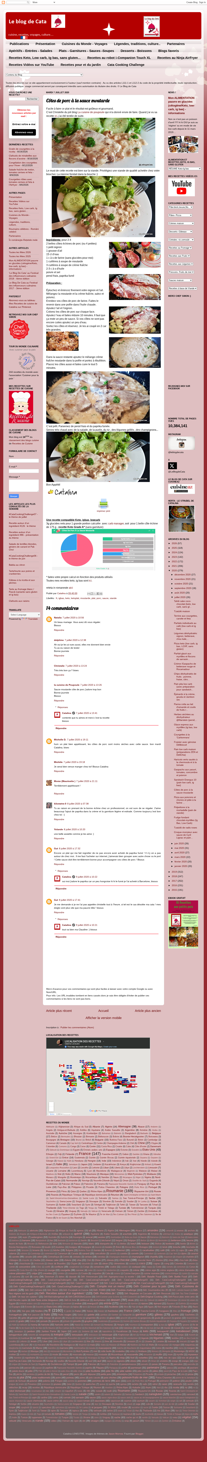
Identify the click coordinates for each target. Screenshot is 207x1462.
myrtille (179, 1354)
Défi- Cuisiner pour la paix (150, 1286)
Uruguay (72, 1211)
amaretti (169, 1231)
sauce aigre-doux (109, 1398)
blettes (123, 1243)
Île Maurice (91, 1214)
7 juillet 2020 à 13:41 (86, 713)
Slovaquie (93, 1201)
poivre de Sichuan (17, 1381)
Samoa (115, 1198)
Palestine (88, 1184)
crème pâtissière (17, 1273)
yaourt (136, 1420)
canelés (113, 1254)
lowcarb (183, 1341)
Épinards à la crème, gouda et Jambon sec (184, 697)
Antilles (83, 1130)
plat (93, 598)
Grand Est (53, 1158)
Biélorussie (103, 1136)
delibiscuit (84, 1300)
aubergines (37, 1237)
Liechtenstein (139, 1168)
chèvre (67, 1260)
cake (190, 1250)
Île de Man (105, 1214)
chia (79, 1260)
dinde (131, 1300)
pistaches (171, 1374)
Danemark (155, 1146)
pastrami (194, 1368)
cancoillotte (100, 1253)
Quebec (83, 1191)
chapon (179, 1257)
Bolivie (116, 1136)
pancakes (178, 1364)
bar (51, 1240)
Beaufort (94, 1240)
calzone (23, 1254)
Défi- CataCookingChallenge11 (29, 1286)
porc (99, 598)
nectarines (61, 1358)
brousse (25, 1250)
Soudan (130, 1201)
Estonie (124, 1150)
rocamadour (36, 1391)
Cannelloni (148, 1254)
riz (186, 1387)
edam (192, 1300)
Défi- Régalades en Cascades (138, 1293)
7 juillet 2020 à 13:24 (76, 666)
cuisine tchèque (171, 1273)
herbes (87, 1325)
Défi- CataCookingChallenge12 (68, 1286)
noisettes (143, 1357)
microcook (55, 1351)
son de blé (169, 1404)
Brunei (79, 1140)
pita (183, 1374)
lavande (119, 1338)
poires (82, 1377)
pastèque (182, 1368)
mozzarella (132, 1354)
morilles (23, 1355)
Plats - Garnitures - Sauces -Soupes (86, 51)
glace (112, 1318)
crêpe (34, 1273)
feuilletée (113, 1306)
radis (145, 1384)
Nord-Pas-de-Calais (18, 1361)
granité (12, 1321)
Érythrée (78, 1214)
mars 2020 (180, 857)
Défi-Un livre (70, 1300)
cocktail (132, 1264)
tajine (53, 1410)
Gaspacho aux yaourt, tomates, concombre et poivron (185, 772)
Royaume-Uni (141, 1191)
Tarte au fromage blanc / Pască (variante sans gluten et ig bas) (23, 592)
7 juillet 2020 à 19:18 (74, 762)
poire (58, 1377)
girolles (102, 1318)
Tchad (155, 1204)
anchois (191, 1230)
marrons (64, 1348)
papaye (38, 1368)
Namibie (105, 1177)
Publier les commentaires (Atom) (77, 1027)
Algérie (108, 1126)
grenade (44, 1321)
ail (90, 1230)
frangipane (164, 1311)
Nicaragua (127, 1177)
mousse (90, 1354)
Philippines (76, 1187)
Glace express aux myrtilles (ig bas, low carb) (185, 727)
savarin (151, 1401)
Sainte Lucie (88, 1198)
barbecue (73, 1240)
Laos (75, 1167)
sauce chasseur (16, 1401)
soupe (12, 1407)
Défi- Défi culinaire (33, 1290)
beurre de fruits (16, 1243)
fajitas (76, 1307)
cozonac (80, 1270)
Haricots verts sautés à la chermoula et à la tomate (185, 762)
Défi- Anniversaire (89, 1276)
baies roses (193, 1237)
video (54, 1420)
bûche (56, 1250)
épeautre (123, 1304)
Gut (56, 848)
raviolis (190, 1384)
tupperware (37, 1417)
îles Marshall (76, 1218)
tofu (31, 1414)
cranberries (111, 1270)
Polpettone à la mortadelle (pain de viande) (185, 810)
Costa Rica (106, 1146)
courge (51, 1270)
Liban (106, 1167)
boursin (98, 1247)
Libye (126, 1167)
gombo (134, 1318)
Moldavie (151, 1174)
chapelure (167, 1257)
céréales (77, 1257)
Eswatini (135, 1150)
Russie (157, 1191)
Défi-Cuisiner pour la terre (107, 1297)
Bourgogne (51, 1140)
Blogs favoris (168, 51)
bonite (183, 1243)
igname (186, 1325)
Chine (141, 1143)
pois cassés (94, 1377)
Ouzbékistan (52, 1184)
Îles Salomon (146, 1214)
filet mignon (163, 1307)
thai (137, 1410)
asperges (13, 1237)
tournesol (127, 1414)
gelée (23, 1318)
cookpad (136, 1266)
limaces (98, 1341)
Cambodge (152, 1140)
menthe (169, 1348)
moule (55, 1354)
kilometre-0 (60, 803)
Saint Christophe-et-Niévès (135, 1195)
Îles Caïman (118, 1214)
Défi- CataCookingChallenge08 (118, 1283)
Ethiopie (50, 1154)
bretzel (156, 1247)
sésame (35, 1404)
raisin (164, 1384)
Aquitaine (95, 1130)
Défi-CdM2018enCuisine (79, 1297)
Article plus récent (59, 1011)
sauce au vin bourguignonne (146, 1398)
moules (65, 1354)
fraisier (101, 1311)
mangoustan (163, 1345)
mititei (132, 1351)
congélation (74, 1267)
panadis (144, 1364)
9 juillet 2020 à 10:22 (86, 876)
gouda (157, 1318)
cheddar (36, 1260)
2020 (175, 570)
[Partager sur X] (95, 593)
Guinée (92, 1157)
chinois (110, 1260)
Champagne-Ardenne (116, 1143)
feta (102, 1306)
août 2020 (179, 592)
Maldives (50, 1174)
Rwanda (54, 1195)
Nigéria (148, 1177)
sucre (145, 1407)
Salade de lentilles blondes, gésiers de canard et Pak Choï (23, 547)
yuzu (156, 1421)
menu (181, 1348)
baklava (15, 1240)
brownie (36, 1250)
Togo (81, 1208)
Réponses (63, 707)
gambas (104, 1315)
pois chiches (110, 1377)
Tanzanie (144, 1204)
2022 (175, 561)
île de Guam (61, 1218)
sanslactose (175, 1394)
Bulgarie (99, 1139)
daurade (72, 1276)
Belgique (156, 1133)
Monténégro (75, 1177)
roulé (109, 1391)
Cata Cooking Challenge (125, 64)
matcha (120, 1348)
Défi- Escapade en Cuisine (75, 1290)
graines (178, 1318)
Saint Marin (156, 1195)
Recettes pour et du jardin (81, 64)
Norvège (86, 1180)
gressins (55, 1321)
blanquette (105, 1243)
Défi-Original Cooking (152, 1296)
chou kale (183, 1260)
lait (34, 1338)
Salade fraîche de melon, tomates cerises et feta (22, 171)
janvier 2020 (181, 866)
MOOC (192, 1351)
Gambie (136, 1154)
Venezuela (106, 1211)
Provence (51, 1191)
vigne (76, 1421)
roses (79, 1391)
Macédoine (101, 1171)
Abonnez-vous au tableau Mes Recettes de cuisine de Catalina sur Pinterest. (23, 303)
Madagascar (116, 1171)
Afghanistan (64, 1126)
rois (47, 1391)
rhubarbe (136, 1387)
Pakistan (66, 1184)
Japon (84, 1164)
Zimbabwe (153, 1211)
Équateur (65, 1214)
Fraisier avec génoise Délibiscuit (185, 743)
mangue (176, 1345)
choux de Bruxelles (57, 1263)
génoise (34, 1318)
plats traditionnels (41, 1377)
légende (145, 1338)
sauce (105, 598)
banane (26, 1240)
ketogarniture (15, 1334)
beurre (189, 1240)
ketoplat (75, 598)
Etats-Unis (148, 1149)
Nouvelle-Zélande (101, 1180)
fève (126, 1307)
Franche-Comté (110, 1154)
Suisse (153, 1201)
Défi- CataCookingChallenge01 (56, 1280)
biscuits (78, 1243)
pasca (170, 1368)
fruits (47, 1314)
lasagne (108, 1338)
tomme (76, 1414)
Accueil (103, 1011)
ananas (180, 1230)
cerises (88, 1256)
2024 (175, 552)
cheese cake (52, 1260)
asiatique (188, 1234)
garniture (141, 1314)
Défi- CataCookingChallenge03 (133, 1280)
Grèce (65, 1157)
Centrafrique (87, 1143)
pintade (160, 1374)
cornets (169, 1267)
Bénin (140, 1140)
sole (148, 1404)
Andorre (154, 1127)
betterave (176, 1240)
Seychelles (51, 1201)
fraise (78, 1311)
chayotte (25, 1260)
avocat (89, 1237)
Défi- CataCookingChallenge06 (51, 1283)
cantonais (161, 1254)
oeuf (90, 1361)
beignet (119, 1240)
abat (11, 1230)
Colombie (50, 1146)
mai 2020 (179, 848)
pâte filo (110, 1371)
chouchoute (24, 1263)
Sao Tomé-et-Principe (133, 1198)
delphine (59, 640)
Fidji (60, 1154)
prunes (57, 1384)
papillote (49, 1368)
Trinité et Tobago (106, 1208)
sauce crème (53, 1401)
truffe (195, 1414)
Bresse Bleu (130, 1247)
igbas (61, 598)
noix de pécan (188, 1358)
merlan (24, 1351)
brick (165, 1247)
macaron (42, 1345)
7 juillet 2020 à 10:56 (73, 617)
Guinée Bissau (107, 1157)
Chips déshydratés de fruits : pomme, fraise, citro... (185, 676)
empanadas (46, 1304)
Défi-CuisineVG (130, 1297)
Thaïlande (51, 1208)
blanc (91, 1243)
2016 (175, 885)
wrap (127, 1421)
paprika (88, 1368)
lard (98, 1338)
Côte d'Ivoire (140, 1146)
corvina (12, 1270)
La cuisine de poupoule (91, 112)
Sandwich (139, 1394)
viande (113, 598)
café (162, 1250)
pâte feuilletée (93, 1371)
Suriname (50, 1204)
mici (45, 1351)
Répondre (59, 630)
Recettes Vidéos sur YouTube (31, 64)
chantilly (154, 1256)
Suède (62, 1204)
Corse (83, 1146)
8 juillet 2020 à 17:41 (69, 900)
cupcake (194, 1273)
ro (194, 1388)
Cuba (128, 1146)
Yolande (58, 829)
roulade (99, 1391)
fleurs (195, 1307)
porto (129, 1381)
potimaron (164, 1381)
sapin (34, 1397)
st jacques (97, 1407)
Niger (138, 1177)
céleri (39, 1256)
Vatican (94, 1211)
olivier (144, 1361)
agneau (80, 1230)
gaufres (175, 1314)
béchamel (106, 1240)
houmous (133, 1325)
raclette (135, 1384)
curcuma (16, 1276)
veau (175, 1417)
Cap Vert (74, 1143)
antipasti (66, 1234)
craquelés (124, 1270)
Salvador (103, 1198)
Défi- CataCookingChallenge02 (94, 1280)
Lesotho (84, 1167)
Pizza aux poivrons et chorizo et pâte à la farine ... (185, 800)
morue (46, 1355)
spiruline (72, 1407)
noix (156, 1357)
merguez (191, 1348)
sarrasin (80, 1397)
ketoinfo (31, 1335)
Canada (62, 1143)
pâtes (155, 1371)
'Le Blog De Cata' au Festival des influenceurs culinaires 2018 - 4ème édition (23, 276)
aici (71, 587)
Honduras (79, 1161)
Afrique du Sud (81, 1126)
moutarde (85, 598)
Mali (59, 1174)
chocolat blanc (144, 1260)
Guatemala (80, 1157)
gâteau (159, 1314)
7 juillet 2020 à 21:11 (87, 781)
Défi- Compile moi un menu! (107, 1286)
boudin (48, 1247)
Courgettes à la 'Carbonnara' (182, 736)
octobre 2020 (181, 583)
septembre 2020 (183, 588)
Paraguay (141, 1184)
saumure (140, 1401)
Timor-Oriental (69, 1208)
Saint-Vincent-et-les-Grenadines (64, 1198)
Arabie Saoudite (112, 1130)
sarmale (67, 1397)
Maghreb (131, 1171)
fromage (186, 1310)
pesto (76, 1374)
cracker (99, 1270)
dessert (115, 1299)
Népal (116, 1180)
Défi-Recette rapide (18, 1300)
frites (175, 1311)
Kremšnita (13, 1338)
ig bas (161, 1325)
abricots (34, 1230)
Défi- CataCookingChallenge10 (184, 1283)
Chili (132, 1143)
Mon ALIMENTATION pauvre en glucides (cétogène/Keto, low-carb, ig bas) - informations (23, 264)
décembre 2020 (182, 574)
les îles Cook (52, 1214)
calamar (12, 1253)
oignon (110, 1361)
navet (50, 1358)
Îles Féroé (132, 1214)
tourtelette (149, 1414)
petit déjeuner (89, 1374)
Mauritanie (91, 1174)
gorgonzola (146, 1318)
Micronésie (119, 1174)
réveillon (109, 1388)
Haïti (69, 1161)
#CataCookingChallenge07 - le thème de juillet (23, 515)
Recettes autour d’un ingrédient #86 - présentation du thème (23, 535)
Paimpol (70, 1364)
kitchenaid (156, 1334)
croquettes (97, 1273)
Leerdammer (132, 1338)
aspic (24, 1237)
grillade (66, 1321)
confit (47, 1267)
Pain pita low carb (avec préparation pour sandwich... (184, 687)
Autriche (63, 1133)
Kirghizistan (135, 1164)
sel (180, 1401)
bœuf (133, 1243)
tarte (85, 1410)
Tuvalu (49, 1211)
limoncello (118, 1341)
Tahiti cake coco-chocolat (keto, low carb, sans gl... (185, 604)
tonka (93, 1414)
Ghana (146, 1154)
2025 (175, 548)
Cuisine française (132, 1273)
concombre (24, 1266)
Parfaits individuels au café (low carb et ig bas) (185, 626)
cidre (96, 1263)
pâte (30, 1371)
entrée (107, 1303)
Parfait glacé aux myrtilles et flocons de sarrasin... (184, 656)
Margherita (13, 1348)
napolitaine (30, 1358)
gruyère (89, 1321)
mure (170, 1354)
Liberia (117, 1167)
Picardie (90, 1187)
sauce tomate (83, 1401)
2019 (175, 871)
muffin (159, 1354)
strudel (124, 1407)
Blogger (139, 1433)
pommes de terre (101, 1380)
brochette (190, 1247)
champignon (138, 1256)
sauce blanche (169, 1398)
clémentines (119, 1263)
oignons (121, 1361)
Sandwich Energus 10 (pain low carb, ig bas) (185, 782)
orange (175, 1361)
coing (166, 1263)
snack (129, 1404)
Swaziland (76, 1204)
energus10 (92, 1303)
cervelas (101, 1257)
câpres (183, 1253)
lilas (89, 1341)
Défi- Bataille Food (151, 1276)
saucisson (115, 1401)
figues (151, 1307)
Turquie (152, 1208)
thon (167, 1410)
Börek (192, 1244)
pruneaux (46, 1384)
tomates (60, 1413)
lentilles (175, 1338)
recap (24, 1387)
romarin (57, 1391)
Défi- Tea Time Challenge (186, 1294)
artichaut (167, 1234)
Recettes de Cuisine (22, 443)
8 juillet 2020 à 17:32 (69, 848)
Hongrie (92, 1160)
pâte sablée (126, 1371)
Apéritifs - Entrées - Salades (30, 51)
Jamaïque (73, 1164)
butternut (120, 1250)
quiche (112, 1384)
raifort (155, 1384)
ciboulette (86, 1264)
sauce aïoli (125, 1398)
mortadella (35, 1355)
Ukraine (60, 1211)
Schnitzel (163, 1401)
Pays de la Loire (180, 1371)
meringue (13, 1351)
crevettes (47, 1273)
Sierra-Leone (65, 1201)
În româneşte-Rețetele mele (23, 240)
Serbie (152, 1198)
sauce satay (68, 1401)
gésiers (58, 1318)
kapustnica (107, 1331)
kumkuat (25, 1338)
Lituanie (49, 1171)
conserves (98, 1266)
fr (56, 598)
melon (159, 1348)
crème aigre (150, 1270)
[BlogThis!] (91, 593)
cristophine (73, 1273)
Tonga (91, 1208)
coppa (149, 1267)
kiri (134, 1335)
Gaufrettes (190, 1314)
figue (141, 1307)
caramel (194, 1253)
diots (142, 1300)
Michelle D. (60, 739)
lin (140, 1341)
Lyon (89, 1171)
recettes (36, 1387)
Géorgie (49, 1161)
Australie (50, 1133)
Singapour (80, 1201)
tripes (187, 1414)
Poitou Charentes (106, 1187)
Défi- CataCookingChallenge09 (150, 1283)
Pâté (40, 1371)
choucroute (39, 1264)
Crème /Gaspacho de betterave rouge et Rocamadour (185, 666)
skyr (96, 1404)
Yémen (130, 1211)
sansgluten (155, 1394)
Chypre (154, 1143)
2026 (175, 543)
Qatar (73, 1191)
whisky (118, 1421)
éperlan (134, 1304)
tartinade (98, 1410)
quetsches (91, 1384)
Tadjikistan (111, 1204)
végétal (186, 1417)
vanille (145, 1417)
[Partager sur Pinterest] (101, 593)
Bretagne (65, 1139)
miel (95, 1351)
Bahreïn (117, 1133)
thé (158, 1410)
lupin (193, 1341)
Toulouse (116, 1414)
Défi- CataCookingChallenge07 (85, 1283)
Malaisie (143, 1171)
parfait (124, 1368)
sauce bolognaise (187, 1398)
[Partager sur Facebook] (98, 593)
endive (78, 1303)
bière (55, 1243)
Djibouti (53, 1150)
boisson (145, 1243)
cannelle (135, 1253)
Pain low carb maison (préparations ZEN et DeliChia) (186, 752)
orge (196, 1361)
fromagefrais (15, 1314)
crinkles (61, 1273)
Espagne (110, 1149)
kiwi (172, 1335)
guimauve (115, 1321)
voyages (108, 1421)
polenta (46, 1381)
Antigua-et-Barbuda (66, 1130)
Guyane (154, 1158)
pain (80, 1364)
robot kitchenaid (17, 1391)
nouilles (61, 1361)
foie (14, 1311)
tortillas (103, 1414)
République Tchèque (71, 1195)
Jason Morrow (116, 1433)
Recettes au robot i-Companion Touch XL (119, 58)
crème (136, 1270)
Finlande (69, 1154)
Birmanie (90, 1136)
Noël (132, 1358)
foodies (39, 1311)
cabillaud (135, 1250)
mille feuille (106, 1351)
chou (171, 1260)
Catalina (66, 713)
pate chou (65, 1371)
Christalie (59, 666)
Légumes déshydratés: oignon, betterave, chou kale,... (185, 636)
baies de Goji (179, 1237)
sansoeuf (190, 1394)
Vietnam (119, 1211)
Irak (127, 1161)
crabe (90, 1270)
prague (12, 1384)
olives (133, 1361)
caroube (28, 1257)
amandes (152, 1230)
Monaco (50, 1177)
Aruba (155, 1130)
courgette (65, 1270)
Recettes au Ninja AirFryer (177, 58)
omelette (164, 1361)
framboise (113, 1311)
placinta (12, 1377)
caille (173, 1250)
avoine (101, 1237)
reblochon (13, 1387)
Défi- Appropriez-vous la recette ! (120, 1276)
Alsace (141, 1126)
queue (102, 1384)
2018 (175, 876)
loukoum (172, 1341)
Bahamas (106, 1133)
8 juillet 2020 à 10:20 (74, 829)
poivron (33, 1380)
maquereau (190, 1345)
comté (12, 1267)
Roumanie (114, 1191)
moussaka (77, 1354)
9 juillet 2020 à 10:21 (86, 925)
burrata (97, 1250)
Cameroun (51, 1143)
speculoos (46, 1407)
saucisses (100, 1400)
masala (92, 1348)
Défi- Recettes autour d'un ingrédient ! (62, 1293)
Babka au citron (17, 565)
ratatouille (177, 1384)
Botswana (153, 1136)
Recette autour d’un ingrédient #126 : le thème (22, 524)
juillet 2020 (180, 597)
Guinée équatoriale (127, 1157)
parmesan (136, 1367)
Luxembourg (77, 1171)
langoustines (48, 1338)
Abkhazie (50, 1127)
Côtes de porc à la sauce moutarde (183, 791)
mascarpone (105, 1348)
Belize (54, 1136)
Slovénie (107, 1201)
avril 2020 (179, 852)
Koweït (157, 1164)
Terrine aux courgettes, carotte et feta (186, 617)
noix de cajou (170, 1358)
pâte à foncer (52, 1371)
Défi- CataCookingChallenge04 (171, 1280)
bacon (144, 1237)
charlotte (190, 1257)
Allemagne (124, 1126)
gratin (21, 1321)
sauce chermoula (35, 1401)
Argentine (130, 1130)
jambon (31, 1331)
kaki (96, 1331)
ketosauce (93, 1335)
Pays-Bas (62, 1187)
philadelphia (122, 1374)
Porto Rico (139, 1187)
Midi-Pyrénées (135, 1174)
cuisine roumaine (151, 1273)
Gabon (125, 1154)
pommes (82, 1380)
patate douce (18, 1371)
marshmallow (79, 1348)
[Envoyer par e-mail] (88, 593)
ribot (159, 1388)
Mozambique (91, 1177)
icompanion (147, 1324)
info (138, 1328)
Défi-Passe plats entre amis (181, 1297)
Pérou (64, 1191)
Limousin (152, 1167)
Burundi (130, 1140)
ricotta (176, 1387)
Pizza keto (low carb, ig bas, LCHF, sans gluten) (186, 646)
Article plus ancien (148, 1011)
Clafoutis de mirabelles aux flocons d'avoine (23, 157)
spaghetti (25, 1407)
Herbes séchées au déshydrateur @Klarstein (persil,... (185, 717)
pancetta (191, 1364)
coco (142, 1263)
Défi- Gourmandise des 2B (155, 1290)
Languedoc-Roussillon (59, 1168)
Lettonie (95, 1167)
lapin (91, 1338)
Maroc (77, 1174)
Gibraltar (157, 1154)
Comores (63, 1146)
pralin (21, 1384)
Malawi (154, 1171)
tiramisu (12, 1414)
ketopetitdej (44, 1335)
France (85, 1154)
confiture (58, 1266)
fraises (90, 1311)
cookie (113, 1267)
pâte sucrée (143, 1371)
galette (90, 1314)
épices (144, 1303)
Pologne (124, 1187)
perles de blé (44, 1374)
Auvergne (77, 1133)
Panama (101, 1184)
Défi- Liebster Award (181, 1290)
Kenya (123, 1164)
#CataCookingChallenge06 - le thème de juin (23, 557)
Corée (92, 1146)
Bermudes (65, 1137)
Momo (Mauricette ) (64, 781)
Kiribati (148, 1164)
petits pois (106, 1374)
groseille (77, 1321)
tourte (138, 1414)
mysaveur (193, 1354)
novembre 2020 (182, 579)
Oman (125, 1180)
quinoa (123, 1384)
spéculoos (59, 1407)
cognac (156, 1263)
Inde (104, 1160)
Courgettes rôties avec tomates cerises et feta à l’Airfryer (21, 182)
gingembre (91, 1318)
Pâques (100, 1367)
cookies (124, 1267)
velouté (12, 1420)
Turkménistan (137, 1208)
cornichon (181, 1267)
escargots (194, 1304)
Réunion (115, 1194)
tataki (120, 1411)
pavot (166, 1371)
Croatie (118, 1146)
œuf (99, 1361)
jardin (74, 1331)
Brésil (88, 1140)
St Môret (112, 1407)
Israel (49, 1164)
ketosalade (77, 1334)
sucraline (136, 1407)
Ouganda (153, 1180)
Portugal (152, 1187)
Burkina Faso (116, 1140)
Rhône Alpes (97, 1191)
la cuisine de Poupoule (66, 685)
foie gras (26, 1311)
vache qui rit (132, 1417)
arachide (127, 1234)
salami (107, 1394)
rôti (88, 1391)
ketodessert (183, 1331)
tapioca (75, 1410)
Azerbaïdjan (92, 1133)
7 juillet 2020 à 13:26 (91, 685)
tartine (110, 1410)
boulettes (60, 1247)
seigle (173, 1401)
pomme (71, 1381)
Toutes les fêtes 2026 (20, 252)
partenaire (153, 1367)
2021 (175, 566)
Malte (68, 1174)
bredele (108, 1247)
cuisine (117, 1273)
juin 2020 (179, 843)
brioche (177, 1247)
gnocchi (123, 1318)
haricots (45, 1324)
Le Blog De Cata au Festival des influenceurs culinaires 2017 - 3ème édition (23, 285)
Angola (49, 1130)
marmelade (27, 1348)
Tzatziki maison (182, 611)
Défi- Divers (52, 1290)
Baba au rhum (131, 1237)
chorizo (159, 1260)
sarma (55, 1397)
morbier (12, 1354)
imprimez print (103, 511)
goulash (167, 1318)
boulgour (73, 1247)
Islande (154, 1161)
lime (107, 1341)
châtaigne (13, 1260)
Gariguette (127, 1315)
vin (83, 1420)
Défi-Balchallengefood (54, 1297)
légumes (158, 1338)
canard (85, 1253)
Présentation (45, 44)
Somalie (118, 1201)
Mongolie (62, 1177)
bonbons (170, 1243)
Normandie (71, 1180)
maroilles (52, 1348)
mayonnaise (145, 1348)
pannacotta (14, 1368)
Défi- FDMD (99, 1290)
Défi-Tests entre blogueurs (44, 1300)
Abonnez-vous (24, 132)
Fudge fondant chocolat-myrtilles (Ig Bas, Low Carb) (186, 820)
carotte (15, 1256)
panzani (28, 1368)
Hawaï (60, 1161)
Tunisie (122, 1208)
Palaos (77, 1184)
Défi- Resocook (163, 1293)
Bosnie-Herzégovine (133, 1136)
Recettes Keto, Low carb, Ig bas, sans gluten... (45, 58)
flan (185, 1306)
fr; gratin (67, 1311)
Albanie (96, 1126)
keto (67, 598)
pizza (190, 1374)
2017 (175, 881)
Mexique (104, 1174)
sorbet (181, 1404)
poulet (188, 1380)
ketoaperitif (163, 1331)
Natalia (58, 617)
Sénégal (98, 1204)
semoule (190, 1401)
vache (117, 1417)
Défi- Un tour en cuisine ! (25, 1296)
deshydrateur (99, 1300)
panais (155, 1364)
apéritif (78, 1233)
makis (103, 1345)
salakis (98, 1394)
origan (15, 1364)
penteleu (31, 1374)
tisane (24, 1414)
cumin (184, 1273)
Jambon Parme (48, 1331)
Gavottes (13, 1318)
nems (72, 1358)
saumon (127, 1401)
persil (66, 1374)
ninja (122, 1357)
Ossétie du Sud (139, 1181)
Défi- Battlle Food (178, 1276)
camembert (49, 1254)
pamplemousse (129, 1364)
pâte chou (77, 1371)
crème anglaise (167, 1270)
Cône (38, 1267)
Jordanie (97, 1164)
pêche (19, 1374)
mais (92, 1344)
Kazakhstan (110, 1164)
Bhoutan (78, 1136)
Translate (33, 619)
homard (97, 1325)
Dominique (65, 1150)
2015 (175, 890)
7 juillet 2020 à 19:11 (77, 739)
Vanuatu (84, 1211)
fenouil (93, 1307)
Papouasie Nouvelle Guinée (121, 1184)
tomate (48, 1414)
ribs (166, 1387)
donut (183, 1300)
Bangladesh (130, 1133)
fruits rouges (64, 1314)
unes (96, 1417)
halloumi (23, 1325)
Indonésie (116, 1161)
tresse (160, 1414)
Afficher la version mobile (104, 1018)
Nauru (116, 1177)
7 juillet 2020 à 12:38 (75, 640)
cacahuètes (148, 1250)
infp (145, 1328)
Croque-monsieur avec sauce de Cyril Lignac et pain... (185, 835)
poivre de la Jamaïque (185, 1378)
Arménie (143, 1130)
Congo (73, 1146)
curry (35, 1276)
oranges (185, 1361)
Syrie (87, 1204)
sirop (88, 1404)
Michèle (58, 762)
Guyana (143, 1158)
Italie (59, 1164)
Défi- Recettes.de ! (104, 1293)
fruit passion (34, 1314)
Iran (134, 1161)
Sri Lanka (142, 1201)
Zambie (140, 1211)
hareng (34, 1325)
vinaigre (95, 1420)
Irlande (144, 1161)
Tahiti (122, 1204)
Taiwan (132, 1204)
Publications (19, 44)
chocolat (124, 1260)
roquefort (69, 1391)
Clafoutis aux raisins (19, 601)
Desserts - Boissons (136, 51)
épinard (157, 1303)
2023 (175, 557)
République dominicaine (96, 1195)
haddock (194, 1321)
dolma (161, 1300)
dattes (62, 1276)
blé (115, 1244)
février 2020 (180, 861)
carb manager (116, 523)
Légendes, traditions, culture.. (137, 44)
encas (57, 1304)
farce (85, 1307)
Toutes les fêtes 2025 (20, 256)
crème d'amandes (186, 1270)
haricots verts (62, 1324)
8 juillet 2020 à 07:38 (78, 803)
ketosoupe (107, 1334)
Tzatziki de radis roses (185, 827)
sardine (44, 1397)
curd (27, 1276)
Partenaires (176, 44)
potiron (176, 1380)
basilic (84, 1240)
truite (14, 1417)
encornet (67, 1304)
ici (56, 116)
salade (83, 1394)
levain (34, 1341)
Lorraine (62, 1170)
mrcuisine (148, 1355)
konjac (181, 1335)
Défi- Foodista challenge (123, 1290)
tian (177, 1411)
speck (35, 1407)
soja (138, 1404)
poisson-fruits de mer (135, 1377)
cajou (181, 1250)
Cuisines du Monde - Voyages (84, 44)
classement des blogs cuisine (24, 440)
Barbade (144, 1133)
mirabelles (120, 1351)
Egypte (76, 1150)
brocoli (12, 1250)
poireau (70, 1377)
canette (123, 1253)
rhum (148, 1387)
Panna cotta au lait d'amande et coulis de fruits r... (185, 707)
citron (105, 1263)
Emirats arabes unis (92, 1150)
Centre (100, 1143)
